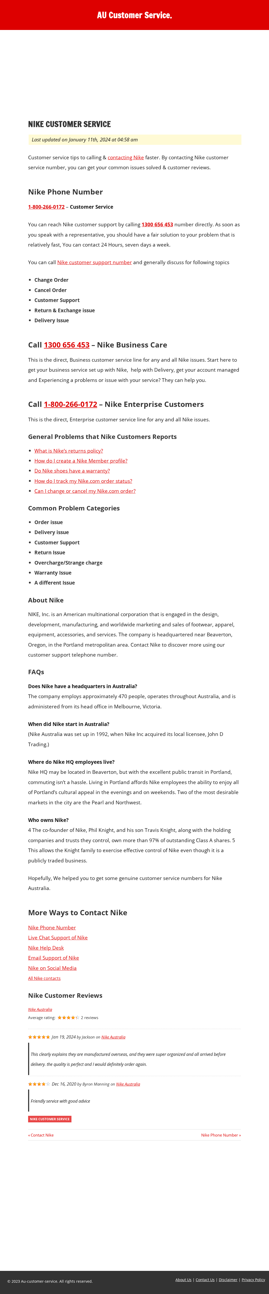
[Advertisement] (134, 76)
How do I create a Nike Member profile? (80, 460)
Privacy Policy (253, 1279)
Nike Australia (40, 1009)
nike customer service (50, 1119)
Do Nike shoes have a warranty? (72, 470)
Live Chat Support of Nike (58, 937)
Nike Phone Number (52, 927)
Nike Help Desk (46, 947)
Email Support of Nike (53, 957)
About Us (183, 1279)
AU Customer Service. (134, 15)
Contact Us (205, 1279)
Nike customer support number (94, 262)
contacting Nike (126, 157)
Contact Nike (42, 1135)
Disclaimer (228, 1279)
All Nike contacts (44, 978)
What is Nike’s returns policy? (68, 450)
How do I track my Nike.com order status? (83, 480)
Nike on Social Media (52, 967)
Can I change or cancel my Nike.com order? (85, 490)
